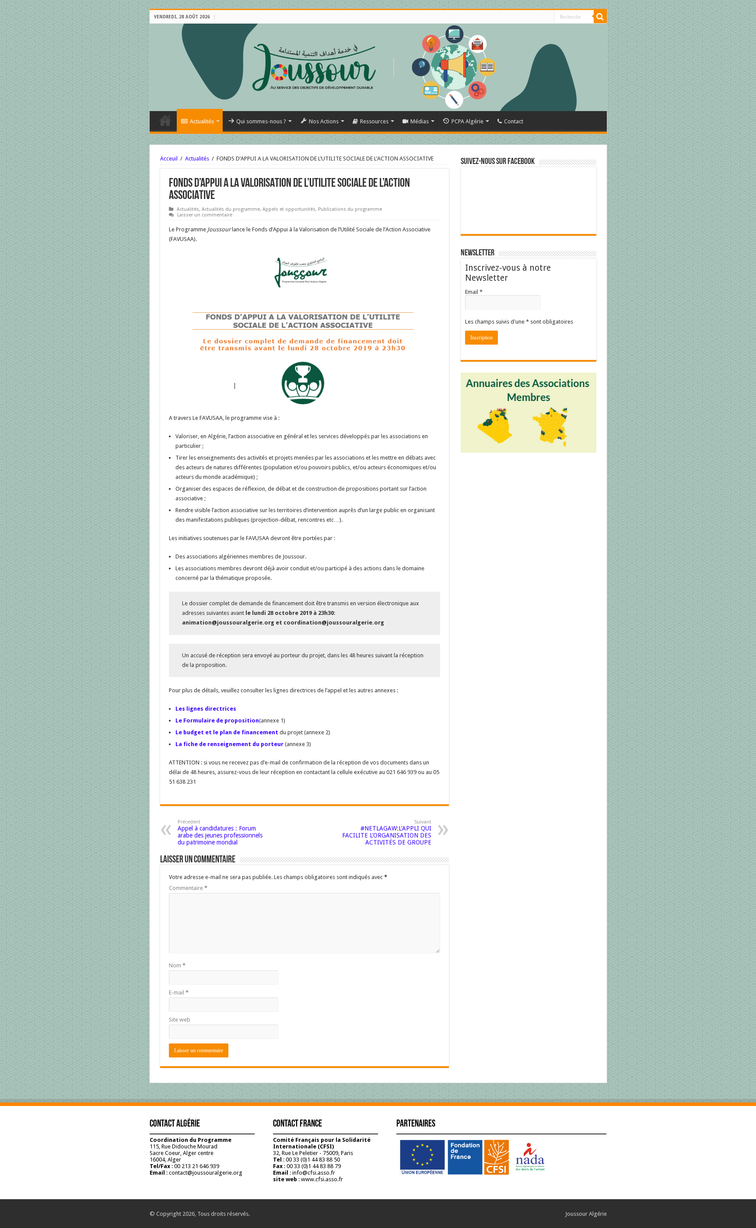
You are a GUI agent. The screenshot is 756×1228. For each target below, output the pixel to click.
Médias (419, 121)
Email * (474, 292)
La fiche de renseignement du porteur (229, 744)
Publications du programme (350, 209)
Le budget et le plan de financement (226, 732)
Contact (513, 121)
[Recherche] (600, 16)
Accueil (165, 120)
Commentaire (188, 888)
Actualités (202, 121)
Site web (179, 1019)
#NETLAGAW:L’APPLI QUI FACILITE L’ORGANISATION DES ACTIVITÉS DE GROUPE (386, 832)
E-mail (179, 992)
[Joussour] (378, 67)
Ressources (374, 121)
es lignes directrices (207, 708)
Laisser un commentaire (204, 215)
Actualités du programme (231, 209)
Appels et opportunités (288, 209)
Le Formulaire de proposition (217, 720)
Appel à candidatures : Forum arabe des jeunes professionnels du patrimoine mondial (220, 832)
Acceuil (169, 158)
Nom (177, 965)
